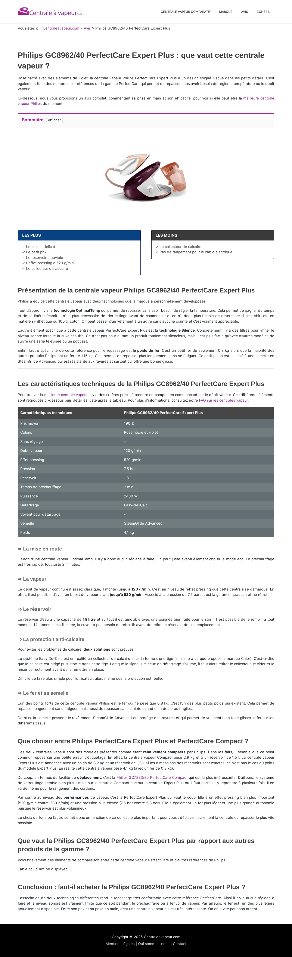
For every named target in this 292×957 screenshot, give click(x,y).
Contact (179, 944)
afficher (54, 120)
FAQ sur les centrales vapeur (223, 400)
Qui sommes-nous (154, 944)
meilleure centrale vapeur (65, 395)
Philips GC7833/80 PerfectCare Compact (152, 777)
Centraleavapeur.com (61, 28)
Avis (87, 28)
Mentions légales (120, 944)
